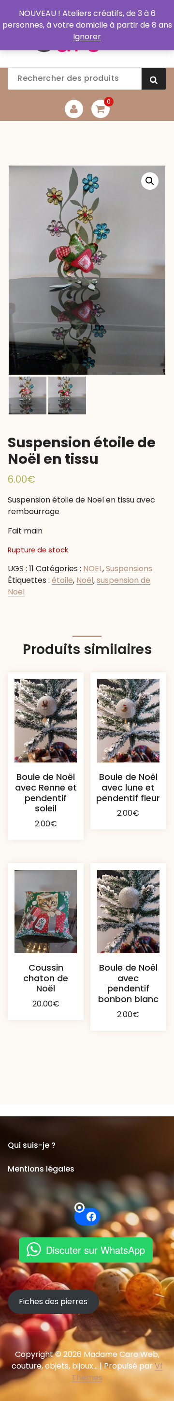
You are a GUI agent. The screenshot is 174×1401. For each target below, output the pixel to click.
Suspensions (129, 568)
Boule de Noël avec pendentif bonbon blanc (128, 983)
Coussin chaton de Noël (45, 977)
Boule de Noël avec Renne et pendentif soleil (46, 792)
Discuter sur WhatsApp (95, 1250)
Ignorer (87, 36)
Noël (84, 580)
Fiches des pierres (53, 1301)
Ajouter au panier (46, 835)
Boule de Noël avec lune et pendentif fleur (128, 787)
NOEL (92, 568)
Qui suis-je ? (32, 1145)
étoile (62, 580)
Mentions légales (41, 1168)
